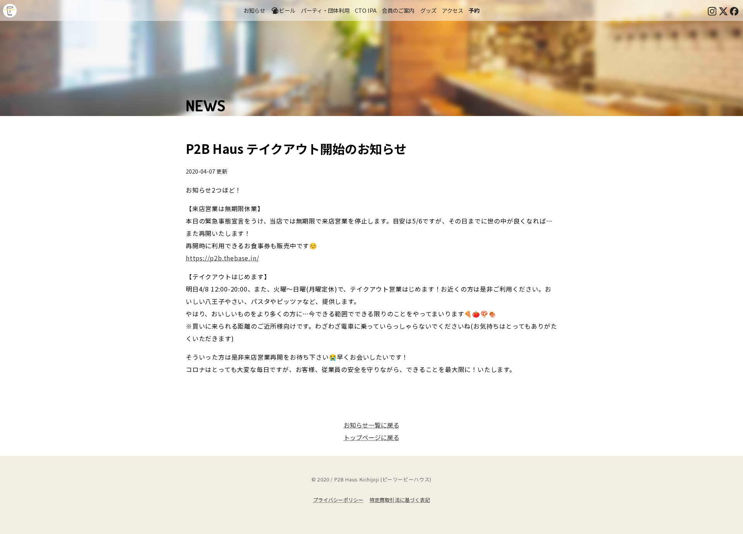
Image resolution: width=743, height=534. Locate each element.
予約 (474, 10)
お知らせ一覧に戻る (371, 425)
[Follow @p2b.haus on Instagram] (712, 10)
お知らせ (254, 10)
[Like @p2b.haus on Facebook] (734, 10)
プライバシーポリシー (338, 499)
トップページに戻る (371, 437)
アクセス (452, 10)
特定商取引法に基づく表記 (400, 499)
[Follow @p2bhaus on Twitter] (723, 10)
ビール (287, 10)
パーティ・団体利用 (325, 10)
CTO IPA (366, 10)
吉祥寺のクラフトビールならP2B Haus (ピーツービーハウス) (10, 10)
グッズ (428, 10)
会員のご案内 (398, 10)
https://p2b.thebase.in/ (222, 258)
